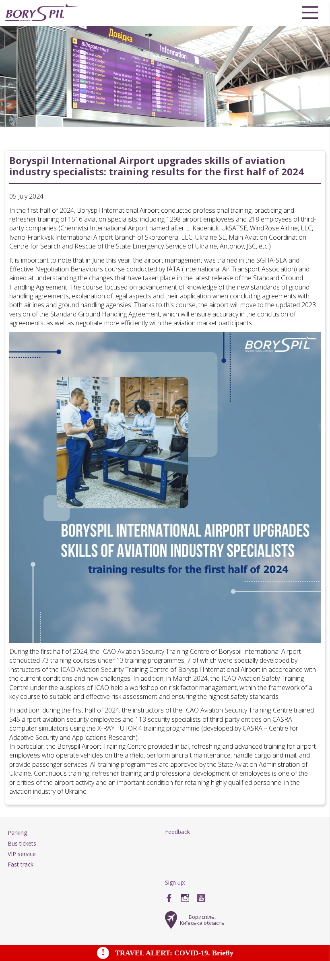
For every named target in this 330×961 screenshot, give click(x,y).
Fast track (20, 864)
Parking (17, 832)
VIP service (22, 854)
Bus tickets (22, 843)
